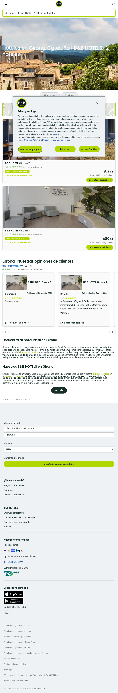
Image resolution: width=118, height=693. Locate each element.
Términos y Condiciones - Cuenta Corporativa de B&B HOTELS (31, 675)
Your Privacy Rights (30, 149)
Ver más (64, 313)
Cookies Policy (31, 139)
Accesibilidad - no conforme (16, 681)
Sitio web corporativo (14, 513)
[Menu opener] (6, 4)
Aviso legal (8, 669)
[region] (59, 126)
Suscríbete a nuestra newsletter (59, 464)
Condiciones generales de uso (17, 625)
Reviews (69, 95)
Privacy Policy (49, 139)
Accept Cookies (89, 149)
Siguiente (112, 332)
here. (57, 133)
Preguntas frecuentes (14, 485)
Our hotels (49, 95)
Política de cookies (12, 658)
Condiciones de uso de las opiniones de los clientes (26, 653)
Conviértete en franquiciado (17, 522)
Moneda (8, 443)
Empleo (7, 526)
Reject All (65, 149)
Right (112, 139)
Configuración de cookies (15, 664)
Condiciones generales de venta (17, 631)
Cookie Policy (63, 139)
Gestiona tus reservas (14, 494)
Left (6, 139)
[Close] (97, 103)
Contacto (8, 490)
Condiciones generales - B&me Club (19, 642)
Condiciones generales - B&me (17, 647)
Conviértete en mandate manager (19, 517)
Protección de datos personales (17, 636)
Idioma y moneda (12, 423)
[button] (28, 300)
